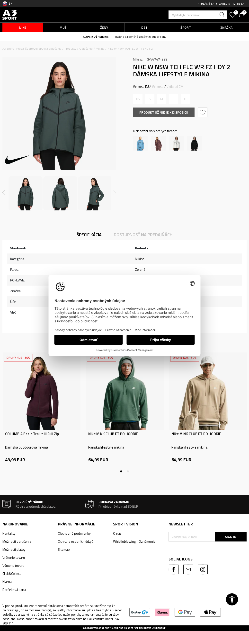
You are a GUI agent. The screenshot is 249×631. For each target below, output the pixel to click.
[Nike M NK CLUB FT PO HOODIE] (125, 391)
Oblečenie (86, 48)
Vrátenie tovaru (13, 557)
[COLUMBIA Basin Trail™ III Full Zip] (41, 391)
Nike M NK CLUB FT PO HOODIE (113, 434)
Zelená (140, 269)
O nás (117, 533)
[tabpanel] (41, 412)
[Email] (188, 569)
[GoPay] (139, 612)
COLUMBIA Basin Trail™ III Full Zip (32, 434)
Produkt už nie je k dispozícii (163, 112)
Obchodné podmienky (74, 533)
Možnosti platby (14, 549)
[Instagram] (203, 569)
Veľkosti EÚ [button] (141, 86)
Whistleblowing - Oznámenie (134, 541)
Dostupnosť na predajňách (143, 234)
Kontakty (8, 533)
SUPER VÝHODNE (96, 36)
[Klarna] (162, 612)
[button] (198, 14)
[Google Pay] (185, 612)
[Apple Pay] (210, 612)
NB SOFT (128, 628)
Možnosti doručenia (16, 541)
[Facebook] (173, 569)
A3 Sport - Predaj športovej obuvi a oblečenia (31, 48)
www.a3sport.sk (102, 628)
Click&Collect (11, 573)
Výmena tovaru (13, 565)
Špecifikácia (89, 234)
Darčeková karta (14, 589)
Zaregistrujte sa (231, 3)
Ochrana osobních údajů (75, 541)
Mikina (100, 48)
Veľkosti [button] (157, 86)
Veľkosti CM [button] (175, 86)
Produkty (70, 48)
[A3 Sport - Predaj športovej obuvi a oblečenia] (9, 14)
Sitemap (64, 549)
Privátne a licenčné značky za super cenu (140, 36)
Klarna (7, 581)
